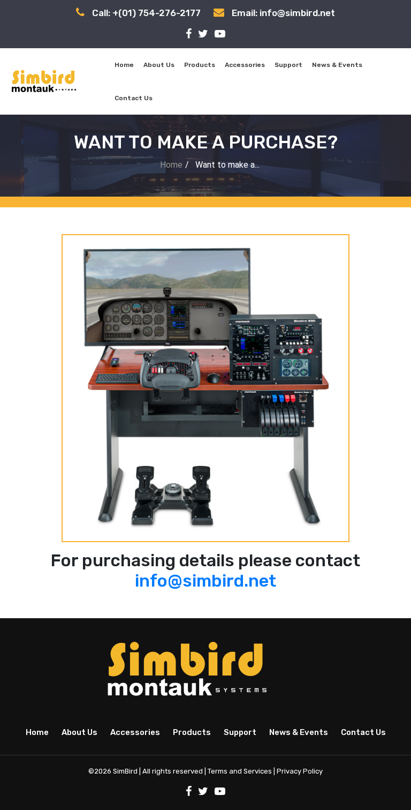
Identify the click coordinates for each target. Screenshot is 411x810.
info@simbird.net (205, 581)
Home (124, 65)
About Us (158, 65)
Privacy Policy (300, 771)
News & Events (337, 65)
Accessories (245, 65)
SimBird (125, 771)
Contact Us (134, 98)
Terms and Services (240, 771)
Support (288, 65)
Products (199, 65)
